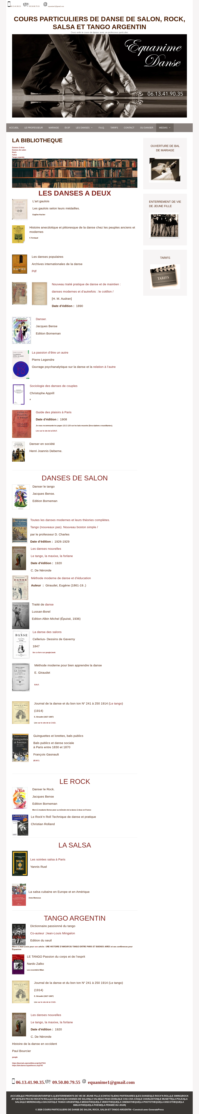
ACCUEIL (14, 127)
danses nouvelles (49, 548)
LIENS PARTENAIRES (124, 1096)
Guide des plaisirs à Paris (54, 412)
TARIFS (114, 127)
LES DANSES (83, 127)
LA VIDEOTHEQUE (108, 1102)
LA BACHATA (47, 1102)
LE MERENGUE (31, 1102)
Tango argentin (18, 157)
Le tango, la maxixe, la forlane (52, 556)
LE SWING (176, 1096)
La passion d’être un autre (50, 352)
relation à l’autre (104, 366)
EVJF (67, 127)
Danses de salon (19, 150)
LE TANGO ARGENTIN (66, 1102)
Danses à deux (18, 147)
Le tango (116, 703)
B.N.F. (36, 685)
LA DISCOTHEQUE (170, 1102)
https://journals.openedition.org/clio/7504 (29, 1063)
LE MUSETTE (165, 1099)
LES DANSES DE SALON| (77, 1099)
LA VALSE (95, 1099)
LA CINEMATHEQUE (128, 1102)
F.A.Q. (102, 127)
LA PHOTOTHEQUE (150, 1102)
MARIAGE (54, 127)
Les (34, 548)
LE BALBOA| (57, 1099)
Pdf (34, 271)
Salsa (14, 155)
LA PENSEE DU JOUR (114, 1105)
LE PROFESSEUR (33, 127)
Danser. (41, 319)
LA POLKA (178, 1099)
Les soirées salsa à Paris (47, 859)
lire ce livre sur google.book (44, 653)
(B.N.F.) (36, 761)
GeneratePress (156, 1109)
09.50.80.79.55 (34, 6)
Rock (14, 152)
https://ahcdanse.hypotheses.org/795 (27, 1065)
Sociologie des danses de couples (54, 385)
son (36, 947)
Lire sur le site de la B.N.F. (46, 431)
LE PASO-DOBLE (110, 1099)
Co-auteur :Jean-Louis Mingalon (52, 933)
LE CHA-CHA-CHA (129, 1099)
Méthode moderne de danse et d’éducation (61, 578)
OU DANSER (146, 127)
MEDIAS (163, 127)
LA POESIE (96, 1105)
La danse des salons (47, 632)
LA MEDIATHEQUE (88, 1102)
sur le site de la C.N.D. (46, 723)
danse (49, 604)
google (15, 1057)
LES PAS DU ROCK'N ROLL (35, 1099)
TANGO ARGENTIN (75, 918)
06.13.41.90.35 (15, 6)
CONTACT (129, 127)
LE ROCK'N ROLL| (161, 1096)
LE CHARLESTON (148, 1099)
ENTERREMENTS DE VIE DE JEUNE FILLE (78, 1096)
